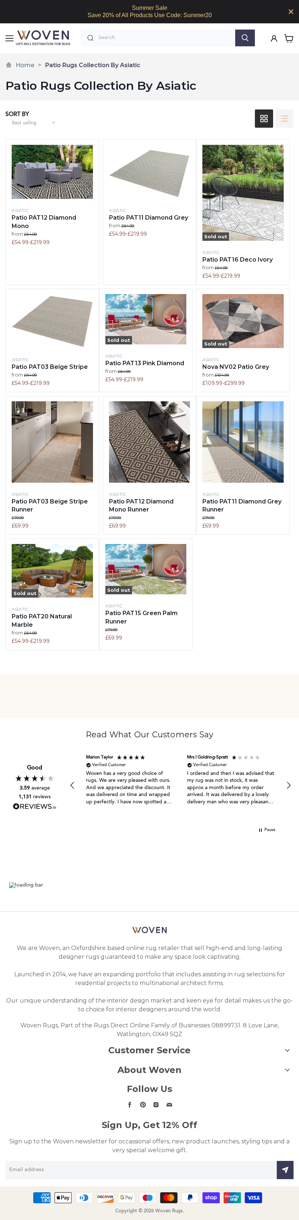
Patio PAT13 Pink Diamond (144, 363)
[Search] (245, 38)
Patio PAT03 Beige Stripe (50, 366)
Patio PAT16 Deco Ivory (237, 259)
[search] (165, 38)
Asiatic (20, 210)
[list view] (284, 118)
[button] (72, 785)
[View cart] (289, 38)
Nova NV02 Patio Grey (235, 366)
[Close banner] (291, 11)
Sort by (17, 114)
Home (25, 65)
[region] (149, 11)
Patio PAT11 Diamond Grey (148, 217)
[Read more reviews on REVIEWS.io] (35, 806)
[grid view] (264, 118)
